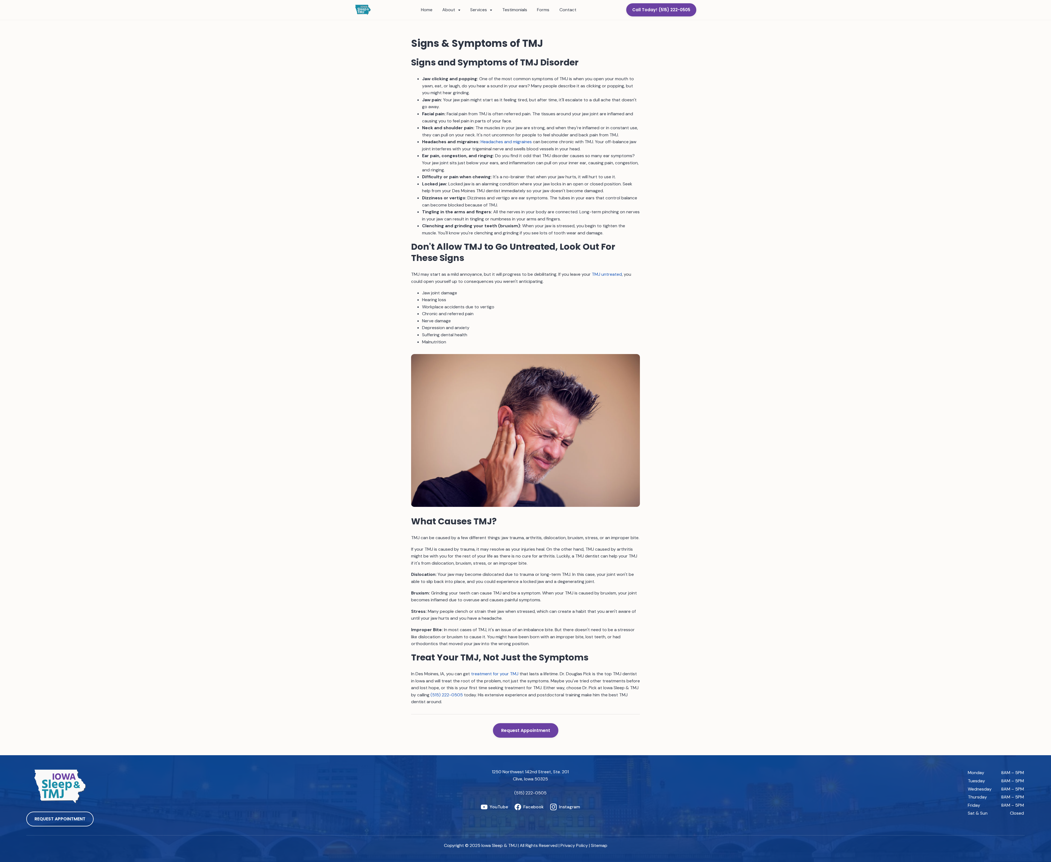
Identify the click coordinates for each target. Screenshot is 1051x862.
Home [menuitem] (426, 10)
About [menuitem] (449, 10)
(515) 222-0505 (447, 695)
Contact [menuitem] (567, 10)
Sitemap (599, 845)
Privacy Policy (574, 845)
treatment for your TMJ (494, 674)
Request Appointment (525, 730)
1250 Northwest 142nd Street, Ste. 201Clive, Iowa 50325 (530, 775)
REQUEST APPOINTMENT (59, 819)
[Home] (363, 9)
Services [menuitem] (479, 10)
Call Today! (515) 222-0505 (661, 10)
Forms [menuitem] (543, 10)
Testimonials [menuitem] (514, 10)
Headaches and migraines (506, 142)
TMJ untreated (607, 274)
